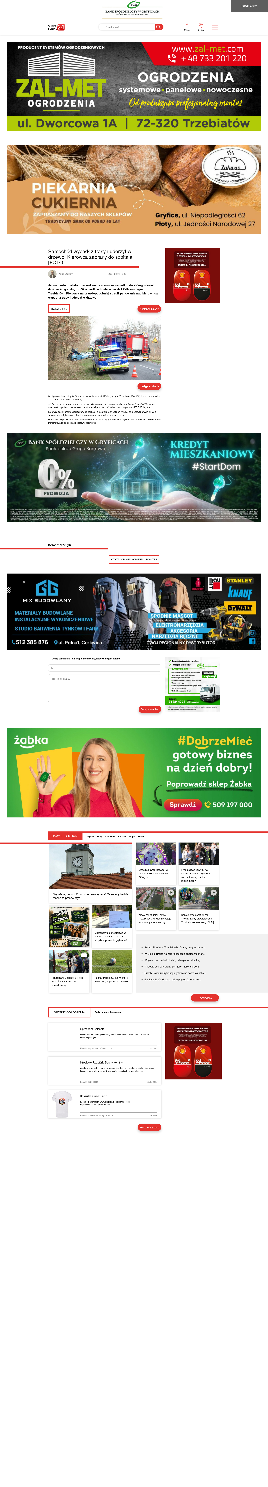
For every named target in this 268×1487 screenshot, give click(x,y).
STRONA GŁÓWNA (69, 31)
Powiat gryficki (127, 31)
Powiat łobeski (127, 41)
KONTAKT (180, 31)
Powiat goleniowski (131, 50)
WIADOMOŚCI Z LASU (130, 60)
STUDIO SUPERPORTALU (132, 70)
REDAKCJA (181, 41)
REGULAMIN (182, 50)
